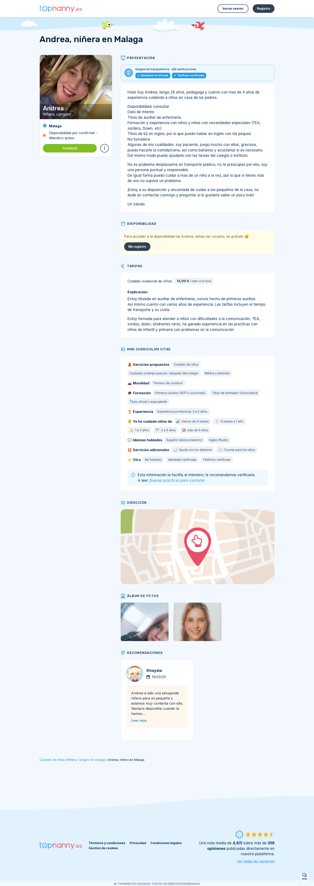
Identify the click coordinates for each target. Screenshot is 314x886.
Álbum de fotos (143, 596)
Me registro (137, 246)
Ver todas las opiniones (255, 861)
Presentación (141, 58)
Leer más (139, 720)
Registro (263, 8)
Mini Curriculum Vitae (149, 349)
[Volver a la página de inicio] (61, 8)
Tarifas (134, 266)
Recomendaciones (145, 653)
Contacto (70, 148)
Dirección (137, 503)
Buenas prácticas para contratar (177, 480)
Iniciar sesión (233, 8)
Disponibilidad (141, 224)
